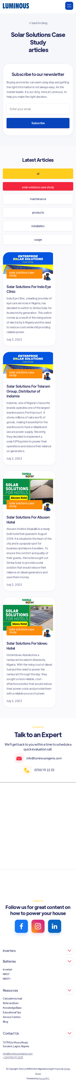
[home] (16, 6)
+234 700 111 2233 (13, 1057)
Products (38, 212)
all (38, 173)
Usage (38, 239)
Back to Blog (38, 23)
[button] (69, 6)
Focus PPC (44, 1078)
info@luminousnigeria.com (18, 1053)
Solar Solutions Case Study (38, 187)
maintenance (38, 199)
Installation (38, 226)
